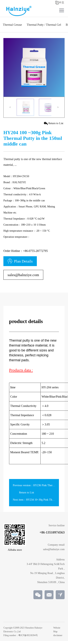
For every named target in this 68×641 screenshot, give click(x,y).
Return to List (55, 123)
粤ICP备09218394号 (28, 635)
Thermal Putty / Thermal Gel (44, 24)
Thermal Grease (12, 24)
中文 (61, 2)
